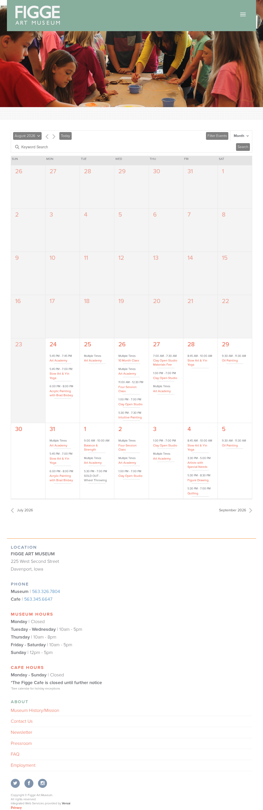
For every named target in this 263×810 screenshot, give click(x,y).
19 (121, 301)
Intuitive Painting (130, 417)
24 (53, 344)
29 (122, 171)
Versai (66, 803)
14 (190, 258)
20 (157, 301)
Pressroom (21, 743)
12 (121, 258)
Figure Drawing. (198, 480)
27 (53, 171)
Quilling (192, 493)
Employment (23, 765)
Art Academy (58, 360)
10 (52, 258)
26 (18, 171)
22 (225, 301)
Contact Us (22, 721)
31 (190, 171)
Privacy (16, 807)
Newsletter (21, 732)
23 (18, 344)
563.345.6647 (38, 599)
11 (86, 258)
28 (87, 171)
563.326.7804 (46, 591)
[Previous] (47, 137)
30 (156, 171)
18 (87, 301)
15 (225, 258)
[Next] (53, 137)
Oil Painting (230, 360)
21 (190, 301)
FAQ (15, 754)
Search (243, 147)
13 (155, 258)
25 (87, 344)
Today (65, 136)
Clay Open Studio (130, 404)
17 (52, 301)
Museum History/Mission (35, 710)
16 (18, 301)
